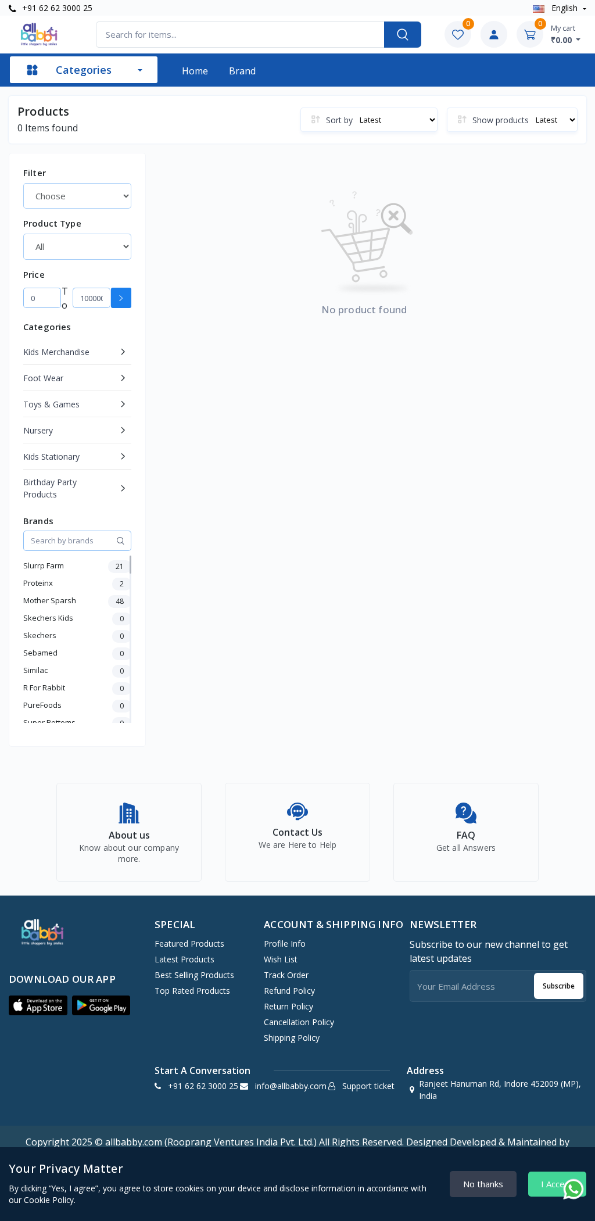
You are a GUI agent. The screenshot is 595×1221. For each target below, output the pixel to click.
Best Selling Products (194, 974)
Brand (242, 71)
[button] (38, 1005)
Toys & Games (51, 404)
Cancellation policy (299, 1021)
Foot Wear (43, 378)
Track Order (286, 974)
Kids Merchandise (56, 351)
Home (195, 71)
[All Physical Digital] (77, 246)
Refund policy (289, 990)
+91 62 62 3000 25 (56, 7)
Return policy (288, 1006)
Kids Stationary (51, 456)
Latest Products (184, 959)
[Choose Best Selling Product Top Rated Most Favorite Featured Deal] (77, 195)
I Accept (557, 1184)
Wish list (281, 959)
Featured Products (189, 943)
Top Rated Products (192, 990)
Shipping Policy (292, 1037)
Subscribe (559, 986)
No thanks (483, 1184)
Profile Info (285, 943)
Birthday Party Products (50, 488)
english (564, 7)
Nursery (38, 430)
